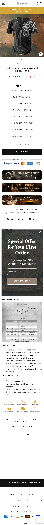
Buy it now (22, 152)
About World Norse (21, 494)
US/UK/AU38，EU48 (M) (22, 97)
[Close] (40, 232)
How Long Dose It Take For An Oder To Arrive (22, 420)
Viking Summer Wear (24, 64)
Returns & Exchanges (22, 426)
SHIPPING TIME (21, 506)
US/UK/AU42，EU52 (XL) (22, 110)
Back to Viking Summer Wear (23, 483)
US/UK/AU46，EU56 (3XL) (22, 123)
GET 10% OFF (22, 281)
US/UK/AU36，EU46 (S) (22, 90)
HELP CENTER (21, 500)
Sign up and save (21, 512)
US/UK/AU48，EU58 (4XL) (22, 129)
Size (22, 86)
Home (13, 64)
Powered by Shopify (22, 523)
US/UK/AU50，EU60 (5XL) (22, 136)
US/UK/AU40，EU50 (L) (22, 103)
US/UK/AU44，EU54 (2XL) (22, 116)
